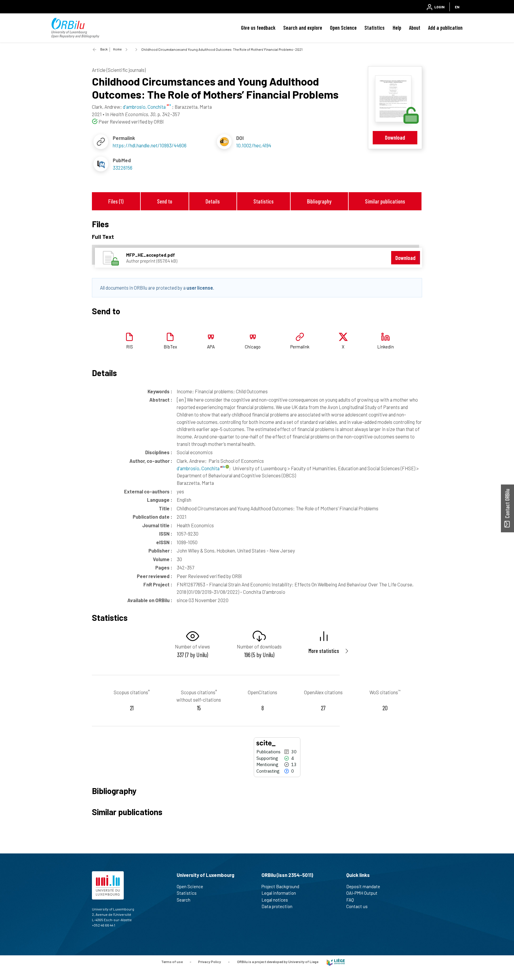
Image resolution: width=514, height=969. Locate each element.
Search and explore (302, 27)
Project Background (280, 886)
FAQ (350, 899)
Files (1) (115, 201)
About (414, 27)
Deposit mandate (363, 886)
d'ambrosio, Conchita (198, 468)
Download (395, 137)
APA (211, 346)
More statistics (323, 650)
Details (213, 201)
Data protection (276, 906)
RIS (129, 346)
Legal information (278, 893)
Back (104, 49)
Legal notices (274, 899)
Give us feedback (258, 27)
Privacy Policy (209, 961)
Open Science (343, 27)
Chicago (253, 346)
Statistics (374, 27)
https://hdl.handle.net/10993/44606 (150, 145)
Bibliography (319, 201)
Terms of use (172, 961)
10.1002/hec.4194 (253, 145)
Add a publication (445, 27)
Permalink (299, 346)
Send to (164, 201)
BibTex (170, 346)
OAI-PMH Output (361, 893)
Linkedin (385, 346)
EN (457, 7)
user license (200, 288)
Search (183, 899)
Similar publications (385, 201)
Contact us (357, 906)
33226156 (122, 168)
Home (117, 49)
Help (397, 27)
